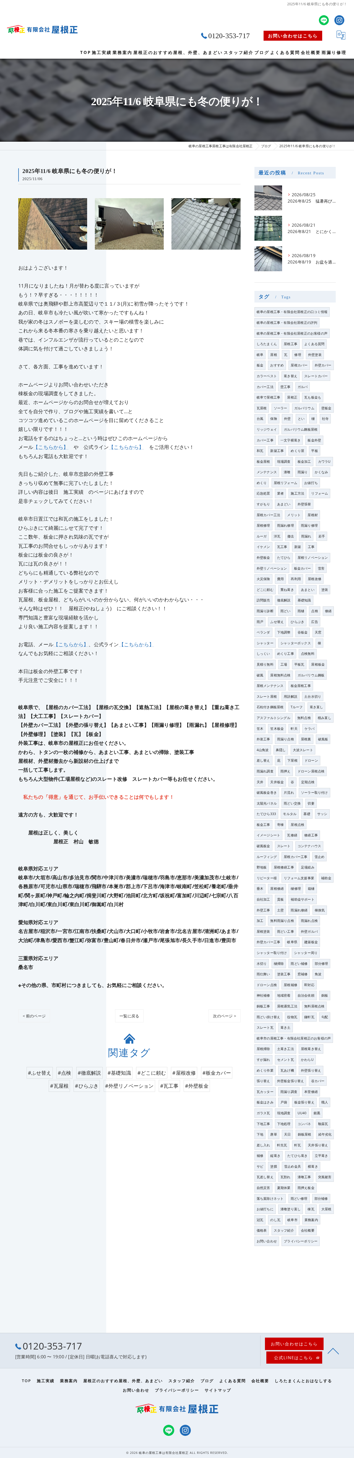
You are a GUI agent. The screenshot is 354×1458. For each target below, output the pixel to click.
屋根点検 (297, 824)
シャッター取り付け (272, 952)
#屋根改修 (184, 1072)
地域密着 (284, 995)
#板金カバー (216, 1072)
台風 (260, 418)
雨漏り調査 (288, 1091)
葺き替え (290, 376)
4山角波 (263, 750)
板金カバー (302, 568)
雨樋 (301, 611)
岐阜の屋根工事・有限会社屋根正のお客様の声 (292, 333)
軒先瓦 (282, 1145)
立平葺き (321, 1155)
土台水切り (312, 696)
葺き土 (285, 1027)
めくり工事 (285, 653)
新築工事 (277, 450)
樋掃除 (279, 963)
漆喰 (287, 472)
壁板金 (326, 408)
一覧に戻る (129, 1015)
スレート (284, 846)
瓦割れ (285, 1177)
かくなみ (321, 472)
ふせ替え (277, 621)
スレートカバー (316, 376)
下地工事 (263, 1123)
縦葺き (275, 1155)
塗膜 (273, 1166)
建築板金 (311, 942)
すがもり (263, 504)
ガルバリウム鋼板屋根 (300, 429)
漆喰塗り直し (290, 1209)
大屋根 (326, 1209)
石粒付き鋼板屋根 (270, 707)
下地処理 (284, 1123)
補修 (260, 1155)
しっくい (263, 653)
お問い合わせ (267, 1241)
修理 (297, 354)
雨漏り (303, 472)
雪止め (319, 856)
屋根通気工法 (287, 1006)
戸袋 (283, 1102)
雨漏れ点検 (309, 920)
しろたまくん (267, 344)
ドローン (311, 760)
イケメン (263, 546)
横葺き (313, 1166)
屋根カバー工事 (295, 856)
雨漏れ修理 (285, 525)
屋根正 (292, 397)
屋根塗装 (263, 931)
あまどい (284, 504)
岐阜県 (292, 942)
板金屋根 (263, 461)
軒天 (294, 728)
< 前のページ (34, 1015)
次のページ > (224, 1015)
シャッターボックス (295, 643)
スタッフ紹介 (284, 1230)
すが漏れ (263, 1059)
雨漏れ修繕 (299, 910)
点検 (314, 611)
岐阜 (260, 354)
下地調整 (284, 632)
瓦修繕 (292, 835)
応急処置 (263, 493)
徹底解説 (284, 600)
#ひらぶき (86, 1085)
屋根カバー (299, 365)
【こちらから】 (50, 447)
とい (301, 418)
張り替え (263, 1081)
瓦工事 (282, 546)
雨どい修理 (299, 1198)
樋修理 (296, 888)
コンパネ (304, 1123)
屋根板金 (318, 664)
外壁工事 (263, 910)
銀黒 (317, 1113)
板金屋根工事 (301, 685)
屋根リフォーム (285, 482)
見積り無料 (265, 664)
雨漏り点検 (285, 739)
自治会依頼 (306, 995)
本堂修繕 (311, 1091)
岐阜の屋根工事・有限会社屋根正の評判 (287, 322)
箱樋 (311, 888)
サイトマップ (218, 1390)
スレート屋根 (267, 696)
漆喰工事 (304, 1177)
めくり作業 (265, 1070)
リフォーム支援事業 (299, 878)
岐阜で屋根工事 (268, 397)
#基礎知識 (119, 1072)
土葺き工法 (285, 1048)
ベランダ (263, 632)
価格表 (262, 1230)
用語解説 (290, 696)
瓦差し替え (265, 1177)
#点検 (64, 1072)
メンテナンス (267, 472)
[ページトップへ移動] (333, 1350)
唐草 (273, 1134)
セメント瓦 (285, 1059)
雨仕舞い (263, 974)
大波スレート (303, 750)
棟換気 (320, 910)
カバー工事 (265, 440)
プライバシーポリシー (300, 1241)
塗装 (324, 589)
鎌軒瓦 (309, 1017)
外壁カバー (323, 365)
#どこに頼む (151, 1072)
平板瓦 (299, 664)
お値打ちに (265, 1209)
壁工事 (285, 386)
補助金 (326, 878)
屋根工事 (290, 344)
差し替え (263, 760)
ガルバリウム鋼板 (311, 675)
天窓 (318, 632)
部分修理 (321, 963)
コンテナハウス (309, 846)
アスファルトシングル (273, 717)
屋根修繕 (277, 888)
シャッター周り (305, 952)
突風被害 (325, 1177)
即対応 (309, 985)
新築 (297, 546)
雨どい (285, 611)
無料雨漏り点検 (282, 920)
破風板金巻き (267, 792)
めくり (262, 482)
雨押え (285, 771)
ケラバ (309, 728)
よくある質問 (314, 344)
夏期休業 (284, 1187)
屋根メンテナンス (270, 685)
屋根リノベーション (313, 557)
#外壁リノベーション (129, 1085)
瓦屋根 (262, 408)
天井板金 (277, 782)
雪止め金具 (292, 1166)
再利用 (296, 579)
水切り (262, 963)
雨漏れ (306, 536)
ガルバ (303, 386)
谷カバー (318, 1081)
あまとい (307, 589)
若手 (321, 536)
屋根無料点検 (280, 675)
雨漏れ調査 (265, 771)
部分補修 (321, 1198)
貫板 (280, 899)
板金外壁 (314, 440)
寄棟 (280, 824)
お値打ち (311, 482)
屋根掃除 (263, 1048)
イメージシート (268, 835)
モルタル (289, 813)
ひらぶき (297, 621)
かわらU (307, 1059)
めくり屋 (297, 450)
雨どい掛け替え (268, 1017)
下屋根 (292, 760)
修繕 (328, 611)
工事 (311, 546)
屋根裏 (306, 739)
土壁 (280, 910)
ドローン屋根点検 (311, 771)
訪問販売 (263, 600)
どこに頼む (265, 589)
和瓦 (260, 450)
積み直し (324, 717)
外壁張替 (304, 504)
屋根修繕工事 (284, 867)
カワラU (324, 461)
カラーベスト (267, 376)
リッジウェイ (267, 429)
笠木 (260, 728)
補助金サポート (302, 899)
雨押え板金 (306, 1187)
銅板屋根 (304, 1134)
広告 (314, 621)
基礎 (306, 813)
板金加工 (304, 461)
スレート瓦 (265, 1027)
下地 (260, 1134)
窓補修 (303, 974)
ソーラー (280, 408)
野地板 (262, 867)
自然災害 (263, 1187)
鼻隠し (281, 750)
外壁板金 (263, 557)
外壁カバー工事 (268, 942)
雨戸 (260, 621)
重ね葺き (287, 589)
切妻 (311, 803)
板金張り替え (304, 1102)
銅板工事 (263, 1006)
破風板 (323, 739)
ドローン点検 (267, 985)
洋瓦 (277, 536)
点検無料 (307, 653)
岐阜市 (292, 1219)
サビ (260, 1166)
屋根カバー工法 (268, 515)
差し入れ (263, 1145)
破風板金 (263, 846)
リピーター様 (267, 878)
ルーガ (262, 536)
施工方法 (297, 493)
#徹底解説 (89, 1072)
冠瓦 (260, 1219)
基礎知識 (304, 600)
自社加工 (263, 899)
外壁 (287, 418)
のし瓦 (275, 1219)
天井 (260, 782)
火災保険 (263, 579)
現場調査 (284, 461)
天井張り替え (318, 1145)
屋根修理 (263, 525)
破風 (260, 675)
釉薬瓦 (323, 1123)
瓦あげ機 (287, 1070)
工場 (283, 664)
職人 (324, 1102)
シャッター (265, 643)
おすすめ (277, 365)
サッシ (322, 813)
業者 (280, 493)
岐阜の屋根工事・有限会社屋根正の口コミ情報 (292, 311)
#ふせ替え (39, 1072)
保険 (273, 418)
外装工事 (263, 739)
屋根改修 (314, 579)
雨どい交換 (292, 803)
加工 (260, 920)
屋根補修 (290, 985)
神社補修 (263, 995)
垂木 (260, 888)
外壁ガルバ (309, 931)
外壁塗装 (315, 354)
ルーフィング (267, 856)
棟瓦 (311, 1209)
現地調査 (284, 1113)
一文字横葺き (290, 440)
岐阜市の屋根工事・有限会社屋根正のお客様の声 (294, 1038)
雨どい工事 (285, 931)
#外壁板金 (197, 1085)
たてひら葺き (297, 1155)
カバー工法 (265, 386)
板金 (260, 365)
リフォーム (319, 493)
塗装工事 (284, 974)
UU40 (302, 1113)
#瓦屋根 (59, 1085)
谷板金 (303, 632)
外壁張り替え (311, 1070)
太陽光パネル (267, 803)
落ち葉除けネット (270, 1198)
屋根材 (313, 515)
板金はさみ (265, 1102)
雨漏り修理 (309, 525)
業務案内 (311, 1219)
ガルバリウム (304, 408)
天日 (287, 1134)
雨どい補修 (299, 963)
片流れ (289, 792)
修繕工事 (311, 835)
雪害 (321, 568)
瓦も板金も (312, 397)
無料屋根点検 (314, 1006)
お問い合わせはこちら (293, 36)
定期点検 (308, 782)
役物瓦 (292, 1017)
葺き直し (316, 707)
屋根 (273, 354)
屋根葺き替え (311, 1048)
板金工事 (263, 824)
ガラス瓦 (263, 1113)
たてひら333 (266, 813)
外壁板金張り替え (290, 1081)
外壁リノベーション (272, 568)
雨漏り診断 (265, 611)
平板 (314, 450)
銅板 (324, 995)
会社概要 (307, 1230)
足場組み (307, 867)
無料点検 (304, 717)
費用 (280, 579)
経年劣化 (325, 1134)
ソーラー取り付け (314, 792)
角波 (318, 974)
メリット (294, 515)
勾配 (324, 1017)
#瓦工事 (169, 1085)
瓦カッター (265, 1091)
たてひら (284, 557)
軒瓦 (297, 1145)
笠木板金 (277, 728)
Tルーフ (297, 707)
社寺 (325, 418)
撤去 (290, 536)
